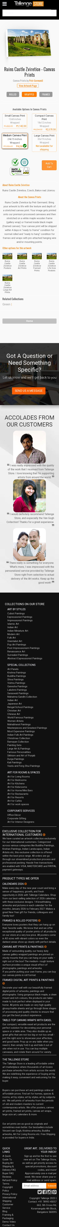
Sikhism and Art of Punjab (21, 755)
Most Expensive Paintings (21, 731)
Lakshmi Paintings (17, 689)
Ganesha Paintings (17, 686)
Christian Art (14, 710)
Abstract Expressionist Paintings (24, 658)
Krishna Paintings (16, 672)
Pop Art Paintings (16, 644)
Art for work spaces (18, 804)
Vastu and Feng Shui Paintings (23, 765)
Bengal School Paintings (20, 707)
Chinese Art (13, 714)
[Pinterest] (54, 1192)
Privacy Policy (9, 1194)
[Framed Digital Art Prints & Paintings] (3, 983)
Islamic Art (13, 623)
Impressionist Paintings (20, 620)
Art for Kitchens (16, 783)
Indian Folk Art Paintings (20, 734)
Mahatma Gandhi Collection (22, 696)
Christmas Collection (18, 738)
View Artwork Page (28, 85)
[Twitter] (40, 1192)
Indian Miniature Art (17, 630)
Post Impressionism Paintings (23, 648)
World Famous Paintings (20, 717)
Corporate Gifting (16, 818)
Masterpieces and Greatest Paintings (27, 727)
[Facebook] (44, 1192)
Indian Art (12, 627)
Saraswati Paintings (18, 693)
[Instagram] (49, 1192)
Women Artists (15, 721)
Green (6, 304)
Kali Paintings (14, 762)
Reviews (6, 1176)
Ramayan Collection (18, 741)
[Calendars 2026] (25, 883)
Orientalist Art (14, 641)
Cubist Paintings (16, 613)
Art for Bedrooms (17, 780)
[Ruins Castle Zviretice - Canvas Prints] (29, 42)
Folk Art (11, 637)
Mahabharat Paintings (19, 724)
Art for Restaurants (17, 793)
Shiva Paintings (15, 679)
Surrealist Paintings (17, 655)
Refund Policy (9, 1180)
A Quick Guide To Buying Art (7, 1159)
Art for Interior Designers (20, 821)
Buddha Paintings (16, 676)
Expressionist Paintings (19, 616)
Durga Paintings (15, 759)
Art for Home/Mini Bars (20, 790)
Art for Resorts (15, 797)
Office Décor (14, 815)
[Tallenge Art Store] (29, 4)
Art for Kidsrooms (17, 787)
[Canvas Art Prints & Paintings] (45, 946)
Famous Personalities (19, 752)
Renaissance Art (16, 651)
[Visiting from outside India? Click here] (44, 834)
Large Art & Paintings (18, 748)
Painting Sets (14, 745)
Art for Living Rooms (18, 776)
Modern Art (13, 634)
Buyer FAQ (8, 1173)
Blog (4, 1211)
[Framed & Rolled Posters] (39, 920)
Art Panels (13, 669)
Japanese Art (14, 703)
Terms (5, 1183)
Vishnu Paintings (16, 682)
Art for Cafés (14, 800)
